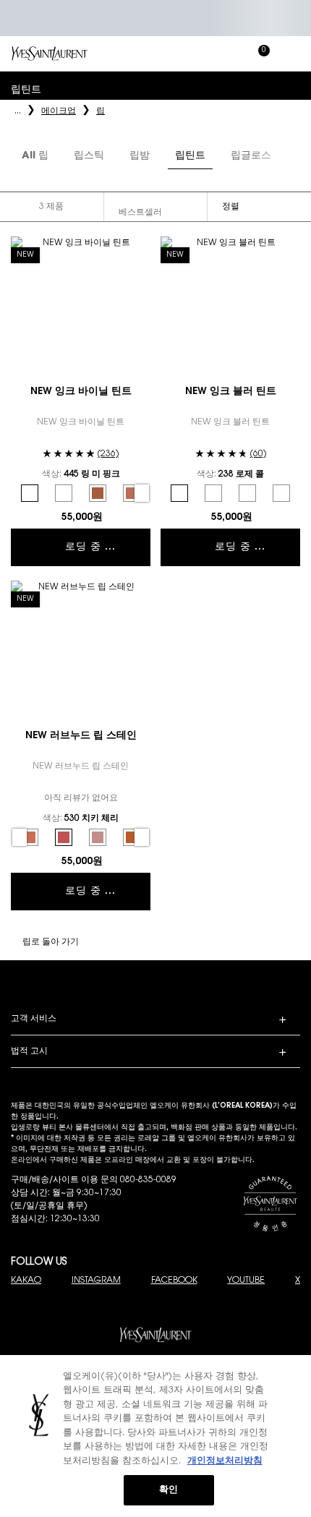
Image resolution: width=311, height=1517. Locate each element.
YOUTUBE (246, 1280)
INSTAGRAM (96, 1280)
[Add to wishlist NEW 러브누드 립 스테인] (140, 591)
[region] (155, 1436)
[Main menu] (293, 53)
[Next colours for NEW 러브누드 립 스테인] (142, 837)
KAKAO (26, 1280)
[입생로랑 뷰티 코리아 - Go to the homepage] (50, 53)
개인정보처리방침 (225, 1461)
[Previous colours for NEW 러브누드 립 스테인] (19, 837)
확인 (168, 1490)
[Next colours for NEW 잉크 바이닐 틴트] (142, 493)
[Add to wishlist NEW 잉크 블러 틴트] (290, 246)
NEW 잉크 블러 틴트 (230, 392)
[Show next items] (289, 157)
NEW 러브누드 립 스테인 (81, 736)
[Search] (195, 53)
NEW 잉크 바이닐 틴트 (81, 392)
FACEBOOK (174, 1280)
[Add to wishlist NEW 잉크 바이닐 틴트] (140, 246)
